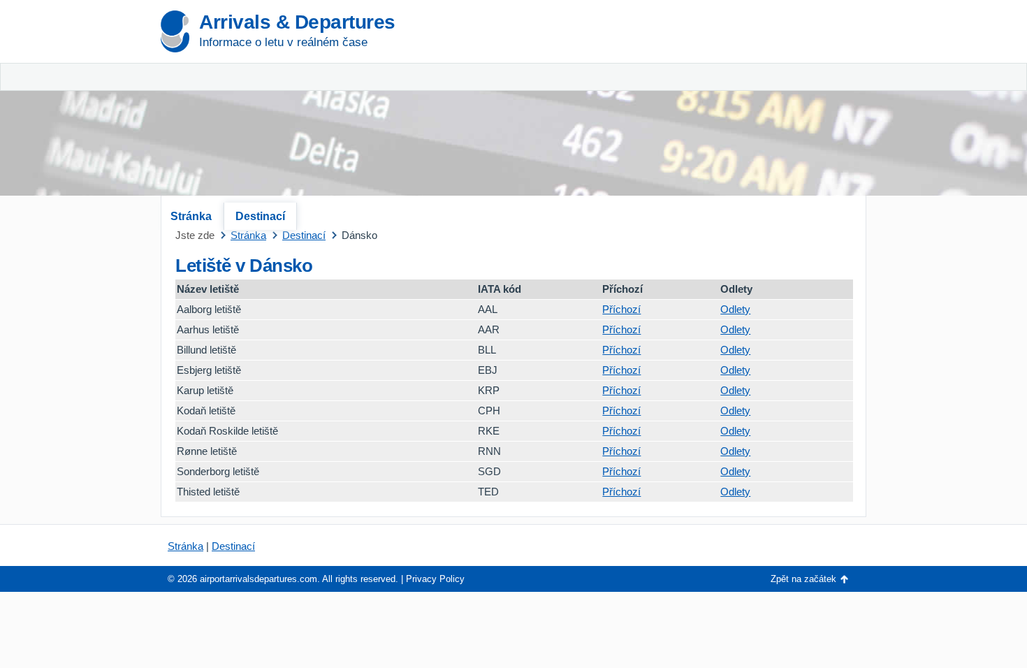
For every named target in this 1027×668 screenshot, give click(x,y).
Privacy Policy (435, 579)
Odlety (735, 309)
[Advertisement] (702, 105)
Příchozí (621, 309)
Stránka (191, 216)
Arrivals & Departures (297, 22)
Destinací (260, 216)
